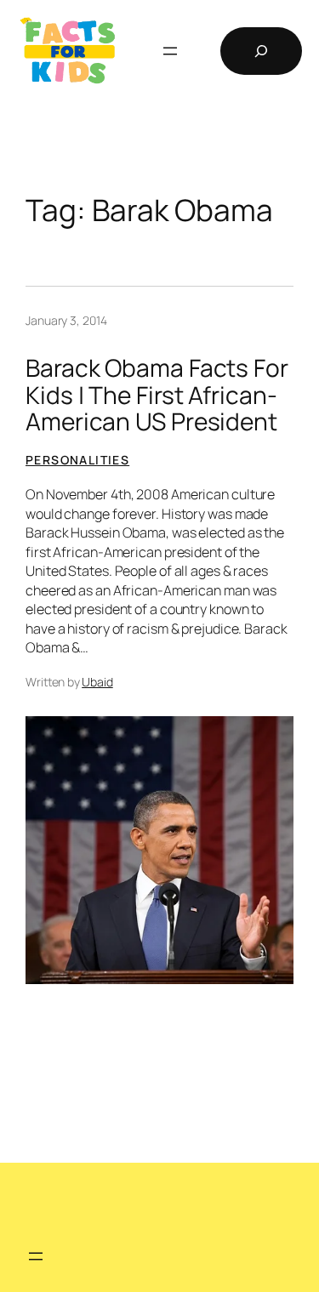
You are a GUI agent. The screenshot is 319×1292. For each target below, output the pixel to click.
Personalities (77, 460)
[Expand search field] (261, 51)
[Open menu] (170, 51)
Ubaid (97, 682)
